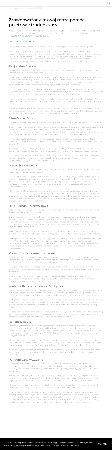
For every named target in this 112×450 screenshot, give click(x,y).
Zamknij (103, 444)
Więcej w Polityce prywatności (65, 445)
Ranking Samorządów (18, 8)
